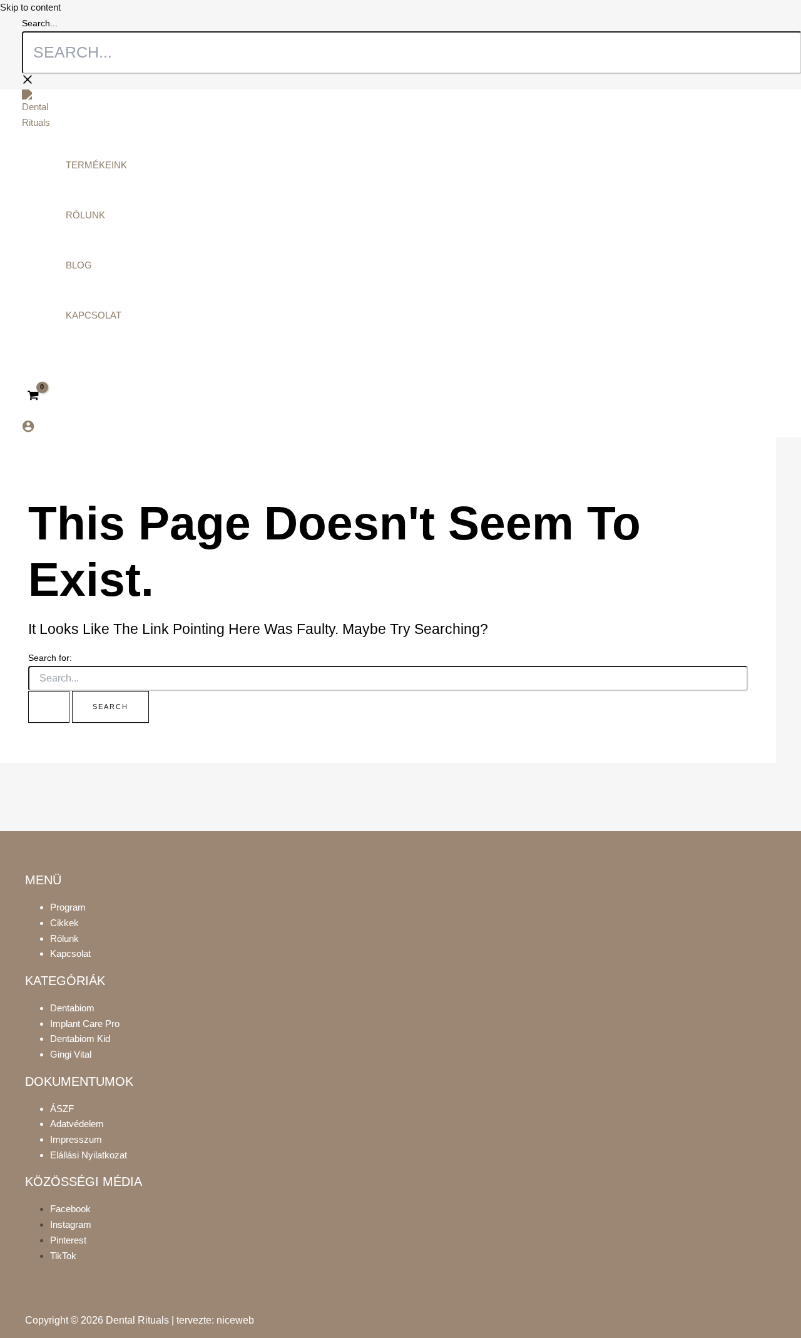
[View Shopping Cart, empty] (33, 396)
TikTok (63, 1255)
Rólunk (64, 938)
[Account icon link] (28, 428)
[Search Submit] (48, 707)
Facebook (70, 1208)
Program (68, 907)
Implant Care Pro (85, 1023)
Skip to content (30, 7)
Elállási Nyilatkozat (88, 1155)
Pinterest (68, 1240)
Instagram (70, 1224)
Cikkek (64, 922)
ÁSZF (62, 1108)
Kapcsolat (70, 953)
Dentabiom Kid (80, 1038)
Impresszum (76, 1139)
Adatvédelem (77, 1123)
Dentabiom (72, 1008)
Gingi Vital (70, 1054)
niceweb (235, 1320)
